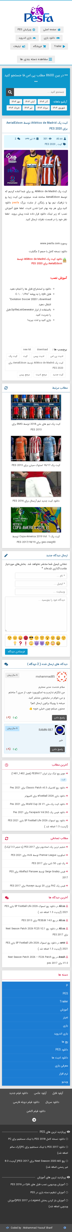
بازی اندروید (61, 1033)
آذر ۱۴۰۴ (44, 101)
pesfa (15, 203)
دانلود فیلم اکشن (36, 1111)
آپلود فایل (57, 1093)
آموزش (64, 1009)
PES (65, 993)
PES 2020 (50, 144)
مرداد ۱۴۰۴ (42, 108)
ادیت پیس (38, 356)
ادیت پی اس (56, 356)
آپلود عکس (40, 1093)
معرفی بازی (61, 1065)
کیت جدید (58, 375)
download (42, 349)
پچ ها (65, 1041)
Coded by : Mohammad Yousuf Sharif (31, 1228)
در (36, 909)
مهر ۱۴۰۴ (16, 101)
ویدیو (65, 1081)
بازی (65, 1025)
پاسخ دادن (59, 718)
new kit (27, 349)
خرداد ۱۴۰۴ (14, 108)
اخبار (65, 1017)
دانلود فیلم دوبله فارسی (26, 1102)
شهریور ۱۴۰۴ (59, 108)
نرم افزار (63, 1073)
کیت (60, 144)
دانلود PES (62, 1049)
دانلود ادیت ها (60, 1057)
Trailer (64, 1001)
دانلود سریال (52, 1102)
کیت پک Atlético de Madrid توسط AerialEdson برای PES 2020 (35, 365)
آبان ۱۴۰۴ (30, 101)
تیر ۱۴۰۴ (28, 108)
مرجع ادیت (41, 375)
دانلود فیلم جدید (18, 1093)
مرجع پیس (24, 375)
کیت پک (13, 356)
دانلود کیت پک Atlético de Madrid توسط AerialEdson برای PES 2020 (39, 261)
